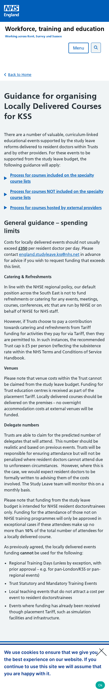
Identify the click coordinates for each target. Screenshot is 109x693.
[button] (54, 178)
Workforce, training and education (54, 28)
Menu (78, 48)
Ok (100, 685)
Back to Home (19, 74)
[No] (102, 648)
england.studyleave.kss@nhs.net (49, 254)
